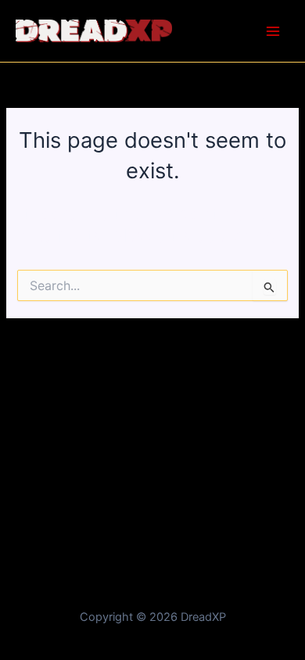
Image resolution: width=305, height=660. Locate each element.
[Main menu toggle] (273, 31)
